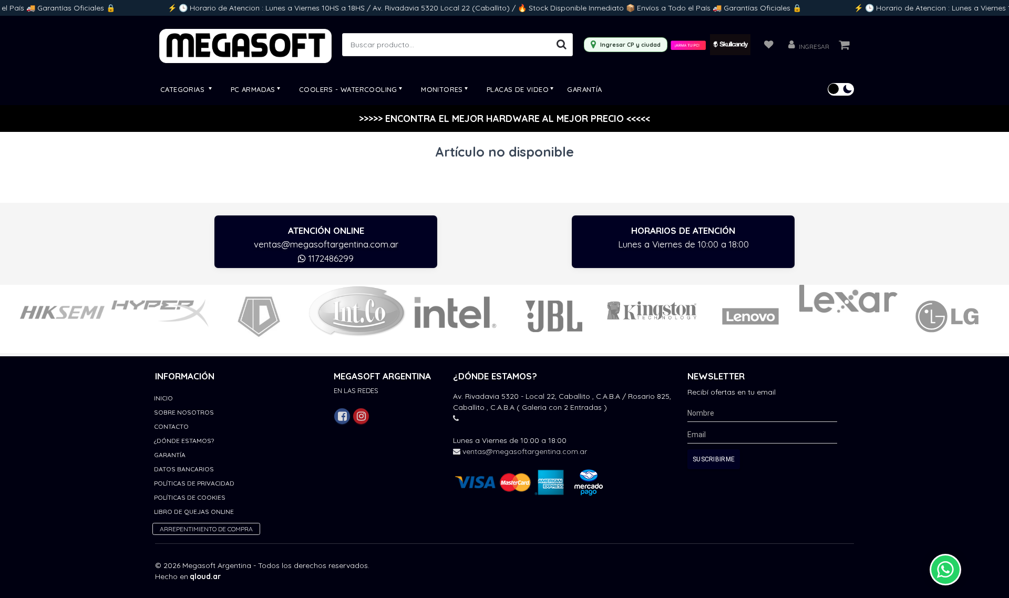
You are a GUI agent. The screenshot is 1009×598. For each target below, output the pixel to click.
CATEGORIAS (183, 89)
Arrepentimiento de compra (206, 529)
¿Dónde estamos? (184, 441)
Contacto (171, 426)
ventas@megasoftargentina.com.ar (326, 244)
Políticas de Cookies (189, 497)
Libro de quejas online (194, 511)
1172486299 (330, 258)
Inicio (163, 398)
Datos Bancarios (184, 469)
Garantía (584, 89)
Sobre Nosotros (184, 412)
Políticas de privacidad (194, 483)
